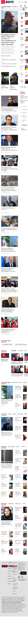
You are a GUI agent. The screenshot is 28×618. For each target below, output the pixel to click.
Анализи (10, 576)
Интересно (10, 581)
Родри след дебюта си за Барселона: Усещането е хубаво (18, 428)
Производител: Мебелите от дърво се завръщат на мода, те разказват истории (18, 509)
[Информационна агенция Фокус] (19, 577)
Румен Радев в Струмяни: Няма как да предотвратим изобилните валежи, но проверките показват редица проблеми (9, 59)
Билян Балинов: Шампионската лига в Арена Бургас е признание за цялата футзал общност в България (18, 517)
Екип (14, 591)
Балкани (25, 382)
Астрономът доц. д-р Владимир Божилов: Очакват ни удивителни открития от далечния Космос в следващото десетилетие (22, 14)
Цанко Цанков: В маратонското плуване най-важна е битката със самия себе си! (18, 542)
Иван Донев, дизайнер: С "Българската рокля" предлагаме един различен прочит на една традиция (4, 533)
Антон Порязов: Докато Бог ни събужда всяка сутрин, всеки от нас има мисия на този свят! (4, 550)
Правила (15, 593)
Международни (5, 382)
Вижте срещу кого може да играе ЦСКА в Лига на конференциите (8, 331)
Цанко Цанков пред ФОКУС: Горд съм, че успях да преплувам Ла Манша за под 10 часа (18, 525)
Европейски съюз (16, 382)
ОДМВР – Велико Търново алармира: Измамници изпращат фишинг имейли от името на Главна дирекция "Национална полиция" (22, 45)
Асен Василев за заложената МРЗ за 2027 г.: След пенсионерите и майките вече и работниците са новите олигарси (9, 128)
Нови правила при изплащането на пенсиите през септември (9, 169)
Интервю (4, 503)
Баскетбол (20, 414)
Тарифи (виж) (14, 581)
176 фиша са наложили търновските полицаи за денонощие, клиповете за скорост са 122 (18, 476)
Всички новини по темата (8, 66)
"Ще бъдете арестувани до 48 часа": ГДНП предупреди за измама (22, 74)
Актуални (20, 350)
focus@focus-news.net (15, 573)
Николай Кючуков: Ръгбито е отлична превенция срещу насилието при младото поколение (18, 550)
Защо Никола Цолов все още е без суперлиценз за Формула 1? (14, 87)
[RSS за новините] (22, 577)
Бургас (18, 446)
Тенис (14, 414)
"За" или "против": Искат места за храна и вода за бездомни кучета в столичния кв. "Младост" (9, 189)
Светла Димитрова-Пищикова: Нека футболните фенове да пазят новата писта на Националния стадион (7, 523)
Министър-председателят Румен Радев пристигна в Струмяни (9, 63)
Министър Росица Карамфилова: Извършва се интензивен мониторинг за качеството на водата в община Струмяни (22, 60)
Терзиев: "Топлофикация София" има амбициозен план (22, 38)
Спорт (24, 503)
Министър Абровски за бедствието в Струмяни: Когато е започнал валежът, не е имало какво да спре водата (18, 493)
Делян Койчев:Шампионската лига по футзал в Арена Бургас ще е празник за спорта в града (4, 542)
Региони (3, 446)
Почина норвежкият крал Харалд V (8, 208)
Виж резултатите (24, 129)
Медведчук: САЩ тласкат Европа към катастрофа (18, 396)
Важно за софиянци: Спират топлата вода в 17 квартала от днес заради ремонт (7, 466)
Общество (18, 503)
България (10, 565)
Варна (23, 446)
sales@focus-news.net (15, 588)
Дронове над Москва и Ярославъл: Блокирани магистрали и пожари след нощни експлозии (8, 250)
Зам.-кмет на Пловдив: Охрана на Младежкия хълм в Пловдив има (18, 533)
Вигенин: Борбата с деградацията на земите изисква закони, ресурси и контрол (22, 30)
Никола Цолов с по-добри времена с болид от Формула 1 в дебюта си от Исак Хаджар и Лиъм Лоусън (9, 290)
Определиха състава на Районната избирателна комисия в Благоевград (18, 485)
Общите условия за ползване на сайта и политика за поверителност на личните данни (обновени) (13, 601)
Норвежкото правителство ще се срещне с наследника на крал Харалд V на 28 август (22, 81)
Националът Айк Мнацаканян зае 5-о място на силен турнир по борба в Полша (18, 419)
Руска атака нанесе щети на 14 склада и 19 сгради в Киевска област (9, 229)
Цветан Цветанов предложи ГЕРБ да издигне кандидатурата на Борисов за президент (9, 149)
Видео (9, 583)
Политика (11, 503)
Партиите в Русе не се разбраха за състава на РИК (3, 493)
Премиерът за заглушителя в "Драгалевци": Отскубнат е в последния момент (22, 52)
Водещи (13, 350)
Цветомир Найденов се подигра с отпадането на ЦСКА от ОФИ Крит (7, 310)
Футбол (9, 414)
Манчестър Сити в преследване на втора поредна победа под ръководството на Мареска (7, 433)
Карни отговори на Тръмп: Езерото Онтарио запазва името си (18, 405)
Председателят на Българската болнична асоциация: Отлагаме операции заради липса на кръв (22, 67)
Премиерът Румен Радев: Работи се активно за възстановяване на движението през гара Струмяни (8, 39)
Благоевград (11, 446)
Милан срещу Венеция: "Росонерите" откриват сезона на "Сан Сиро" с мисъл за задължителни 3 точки (18, 436)
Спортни (3, 414)
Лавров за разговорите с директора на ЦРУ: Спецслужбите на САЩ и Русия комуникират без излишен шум (8, 270)
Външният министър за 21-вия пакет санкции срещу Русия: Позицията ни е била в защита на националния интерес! (9, 109)
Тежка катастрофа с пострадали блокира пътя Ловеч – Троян (4, 87)
